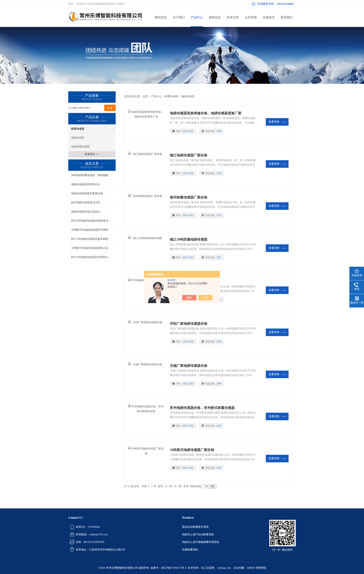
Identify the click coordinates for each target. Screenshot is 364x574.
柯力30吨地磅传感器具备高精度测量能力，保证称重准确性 (93, 239)
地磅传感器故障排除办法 (85, 184)
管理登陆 (261, 567)
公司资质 (251, 17)
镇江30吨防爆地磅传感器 (188, 239)
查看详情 (274, 121)
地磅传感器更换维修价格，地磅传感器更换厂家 (206, 113)
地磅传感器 (77, 137)
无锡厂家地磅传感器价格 (188, 366)
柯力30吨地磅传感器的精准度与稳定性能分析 (93, 220)
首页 (145, 96)
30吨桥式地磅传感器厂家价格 (192, 450)
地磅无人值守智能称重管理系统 (200, 542)
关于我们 (179, 17)
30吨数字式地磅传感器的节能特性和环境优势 (93, 229)
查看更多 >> (92, 154)
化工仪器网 (207, 567)
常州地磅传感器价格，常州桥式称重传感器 (202, 408)
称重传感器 (77, 128)
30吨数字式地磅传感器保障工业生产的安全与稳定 (93, 248)
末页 (186, 486)
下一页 (178, 486)
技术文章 (233, 17)
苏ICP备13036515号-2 (173, 567)
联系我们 (287, 17)
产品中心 (197, 17)
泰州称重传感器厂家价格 (188, 197)
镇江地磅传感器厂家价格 (188, 155)
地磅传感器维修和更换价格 (87, 193)
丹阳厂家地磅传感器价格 (188, 323)
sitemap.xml (224, 567)
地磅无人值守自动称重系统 (198, 534)
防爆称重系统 (190, 549)
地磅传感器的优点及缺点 (85, 211)
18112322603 (285, 3)
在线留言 (269, 17)
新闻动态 (215, 17)
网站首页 (161, 17)
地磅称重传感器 (80, 146)
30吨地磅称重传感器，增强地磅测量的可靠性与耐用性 (93, 175)
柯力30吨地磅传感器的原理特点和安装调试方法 (93, 257)
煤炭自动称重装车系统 (195, 526)
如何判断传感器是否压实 (85, 202)
